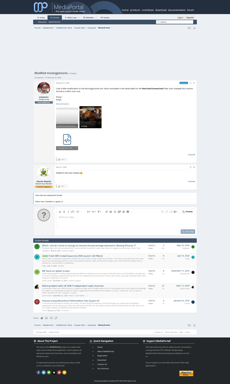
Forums (56, 17)
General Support (68, 251)
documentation (177, 9)
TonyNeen (46, 251)
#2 (194, 167)
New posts (42, 22)
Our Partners (103, 368)
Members (90, 17)
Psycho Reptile (43, 181)
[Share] (190, 83)
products (135, 9)
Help (181, 332)
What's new (72, 17)
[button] (79, 17)
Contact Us (102, 364)
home (125, 9)
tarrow (187, 303)
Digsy (44, 266)
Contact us (158, 332)
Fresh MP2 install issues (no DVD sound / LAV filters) (76, 255)
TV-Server (65, 310)
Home (42, 17)
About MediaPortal (105, 351)
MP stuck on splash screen (56, 270)
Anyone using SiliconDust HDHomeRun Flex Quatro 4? (70, 300)
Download (101, 360)
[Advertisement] (114, 51)
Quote (192, 154)
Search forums (54, 22)
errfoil (44, 310)
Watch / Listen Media (76, 295)
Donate (106, 17)
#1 (194, 83)
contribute (148, 9)
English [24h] (54, 332)
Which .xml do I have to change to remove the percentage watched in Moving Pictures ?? (89, 245)
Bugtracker (102, 355)
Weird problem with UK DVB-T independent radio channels (73, 285)
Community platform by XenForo (115, 381)
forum (190, 9)
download (161, 9)
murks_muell (47, 281)
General (61, 266)
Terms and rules (171, 332)
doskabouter (185, 274)
